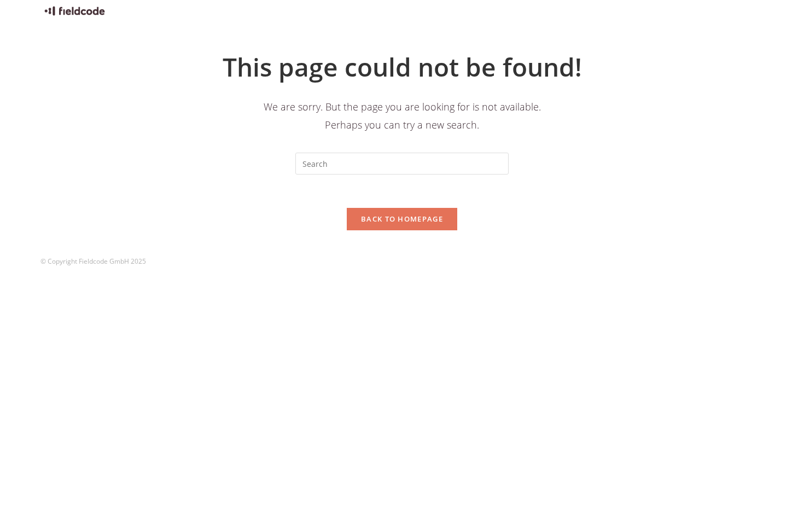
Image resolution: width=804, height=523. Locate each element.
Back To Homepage (402, 219)
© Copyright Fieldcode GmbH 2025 (93, 261)
